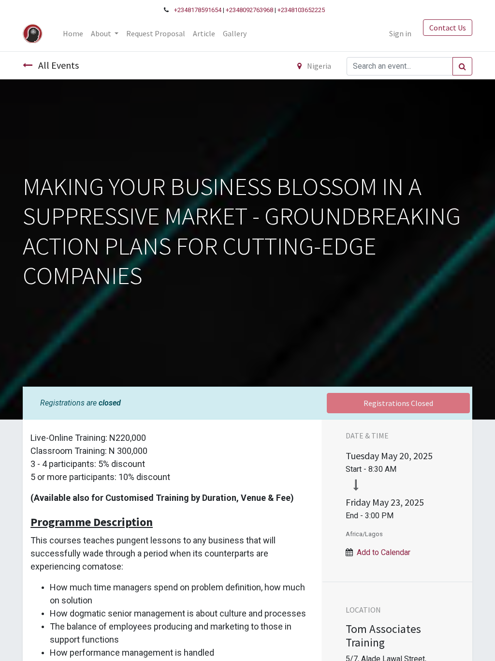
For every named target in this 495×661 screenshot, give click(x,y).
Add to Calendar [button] (383, 552)
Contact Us (447, 27)
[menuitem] (73, 33)
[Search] (462, 66)
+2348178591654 (197, 10)
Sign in (400, 33)
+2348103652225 (301, 10)
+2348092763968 (249, 10)
